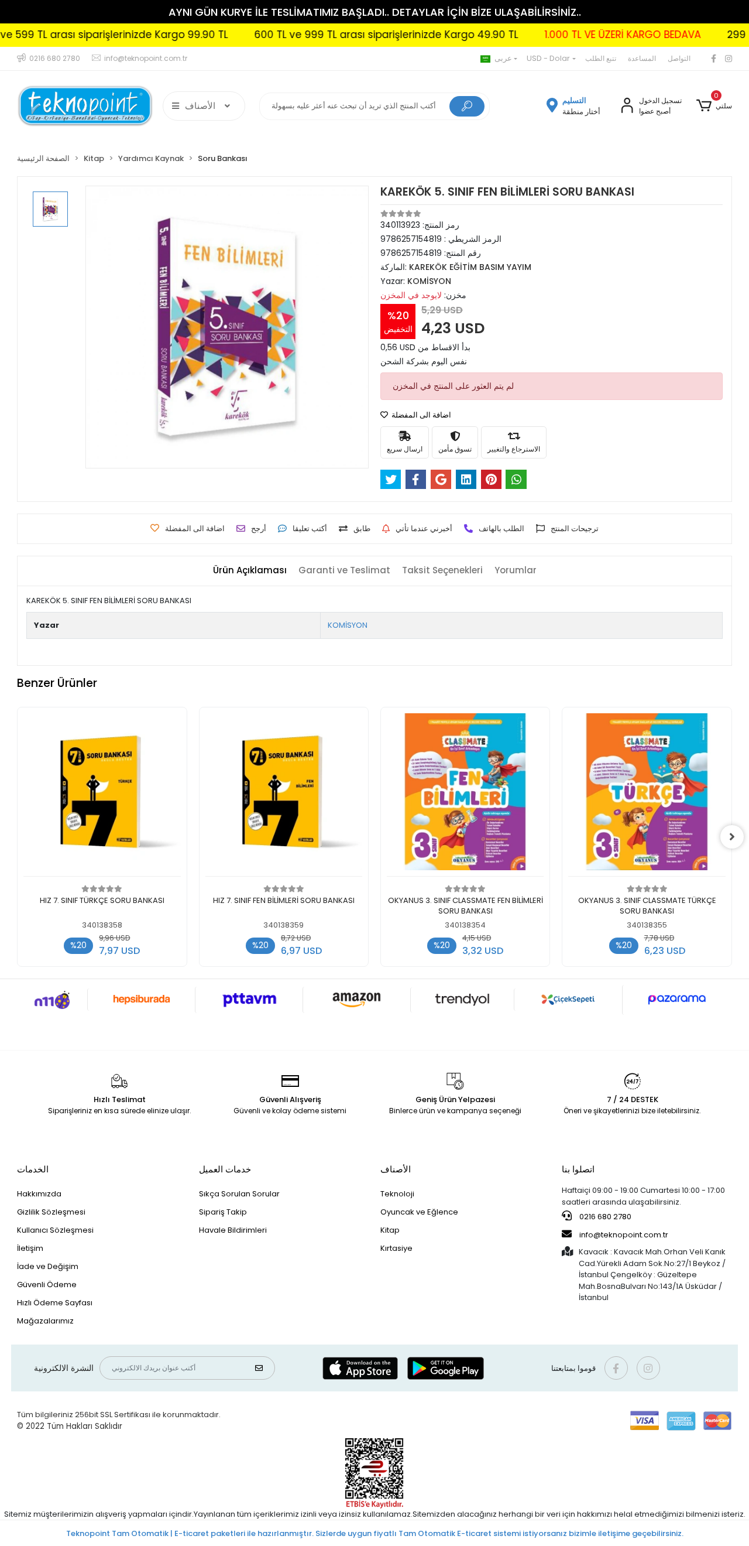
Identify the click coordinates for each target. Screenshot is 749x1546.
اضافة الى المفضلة (420, 414)
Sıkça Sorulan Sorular (239, 1193)
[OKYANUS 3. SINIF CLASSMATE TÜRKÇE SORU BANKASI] (646, 795)
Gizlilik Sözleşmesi (51, 1211)
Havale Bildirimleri (233, 1230)
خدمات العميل (225, 1169)
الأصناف (395, 1169)
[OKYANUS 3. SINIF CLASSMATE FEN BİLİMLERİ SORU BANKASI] (465, 795)
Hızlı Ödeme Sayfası (54, 1302)
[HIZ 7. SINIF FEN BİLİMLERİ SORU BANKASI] (283, 795)
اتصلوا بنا (578, 1169)
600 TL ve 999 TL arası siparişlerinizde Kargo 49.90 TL (350, 35)
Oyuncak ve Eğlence (419, 1211)
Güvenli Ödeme (47, 1284)
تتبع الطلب (600, 58)
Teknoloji (397, 1193)
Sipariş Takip (223, 1211)
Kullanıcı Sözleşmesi (55, 1230)
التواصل (679, 58)
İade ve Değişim (47, 1266)
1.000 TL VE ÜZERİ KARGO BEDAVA (586, 35)
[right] (732, 837)
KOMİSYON (347, 625)
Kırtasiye (396, 1248)
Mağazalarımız (45, 1320)
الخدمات (33, 1169)
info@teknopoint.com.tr (623, 1234)
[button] (713, 106)
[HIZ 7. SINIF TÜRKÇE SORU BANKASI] (101, 795)
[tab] (250, 570)
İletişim (30, 1248)
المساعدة (642, 58)
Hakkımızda (39, 1193)
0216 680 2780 (604, 1216)
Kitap (390, 1230)
